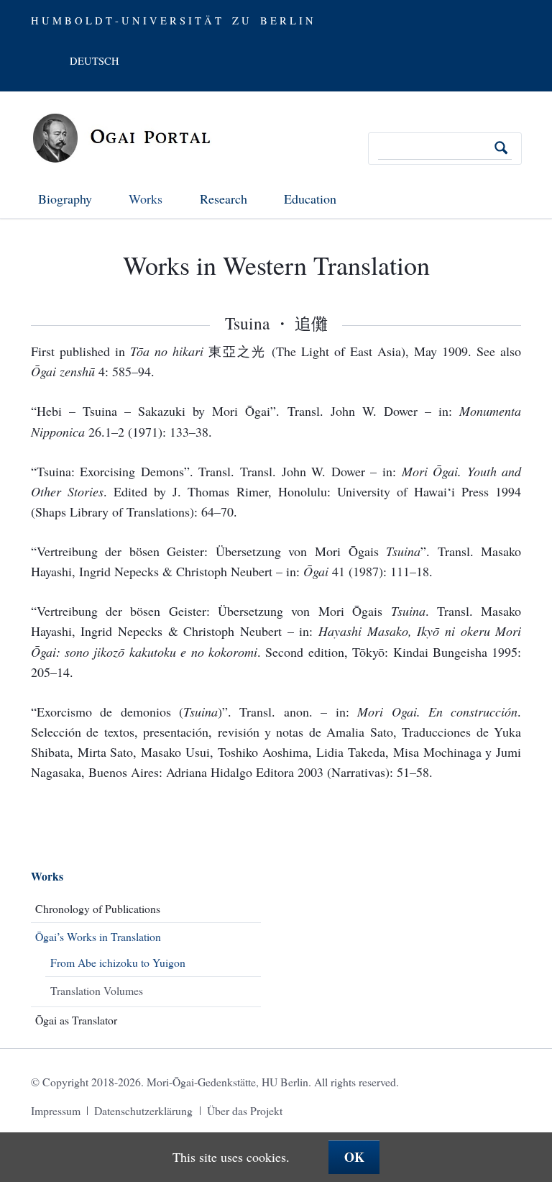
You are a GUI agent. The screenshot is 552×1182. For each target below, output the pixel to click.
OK (354, 1156)
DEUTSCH (94, 61)
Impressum (55, 1110)
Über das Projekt (244, 1110)
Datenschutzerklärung (143, 1110)
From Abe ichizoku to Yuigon (117, 962)
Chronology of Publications (97, 908)
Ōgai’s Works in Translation (98, 936)
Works (47, 876)
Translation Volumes (96, 990)
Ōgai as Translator (76, 1019)
